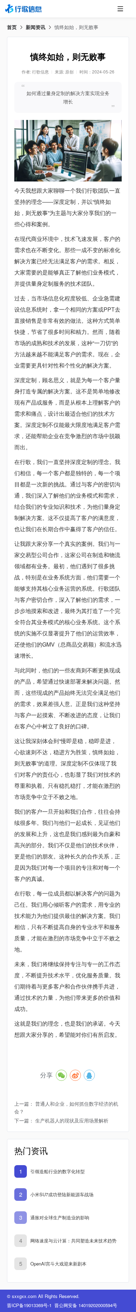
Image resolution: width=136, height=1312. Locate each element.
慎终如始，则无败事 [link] (76, 26)
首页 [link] (12, 26)
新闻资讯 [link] (35, 26)
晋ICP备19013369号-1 (29, 1305)
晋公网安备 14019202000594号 (85, 1305)
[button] (120, 8)
